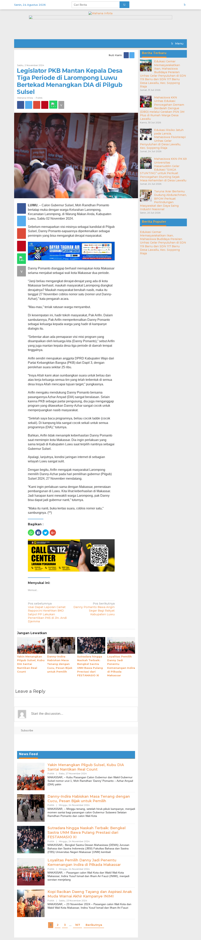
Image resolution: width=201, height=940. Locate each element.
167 (77, 925)
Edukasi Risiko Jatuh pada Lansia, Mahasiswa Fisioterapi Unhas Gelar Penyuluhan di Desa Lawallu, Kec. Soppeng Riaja (163, 139)
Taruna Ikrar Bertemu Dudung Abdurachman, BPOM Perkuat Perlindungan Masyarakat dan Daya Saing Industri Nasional (163, 200)
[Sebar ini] (20, 105)
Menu (178, 43)
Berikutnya (94, 925)
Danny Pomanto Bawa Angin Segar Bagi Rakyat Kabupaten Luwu (94, 609)
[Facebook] (126, 55)
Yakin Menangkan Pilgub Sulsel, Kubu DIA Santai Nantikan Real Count (31, 664)
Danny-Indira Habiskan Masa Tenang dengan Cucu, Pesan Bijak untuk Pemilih (59, 664)
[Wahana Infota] (100, 13)
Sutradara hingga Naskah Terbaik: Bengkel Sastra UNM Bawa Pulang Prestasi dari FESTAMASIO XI (87, 832)
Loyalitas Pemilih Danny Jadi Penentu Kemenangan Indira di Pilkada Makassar (84, 862)
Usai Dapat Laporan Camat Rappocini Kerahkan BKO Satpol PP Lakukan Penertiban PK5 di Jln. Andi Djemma (47, 612)
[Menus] (186, 4)
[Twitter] (132, 55)
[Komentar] (61, 105)
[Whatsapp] (53, 105)
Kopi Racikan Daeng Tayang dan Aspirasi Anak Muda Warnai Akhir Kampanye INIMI (90, 894)
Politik (39, 97)
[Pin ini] (44, 105)
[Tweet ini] (28, 105)
